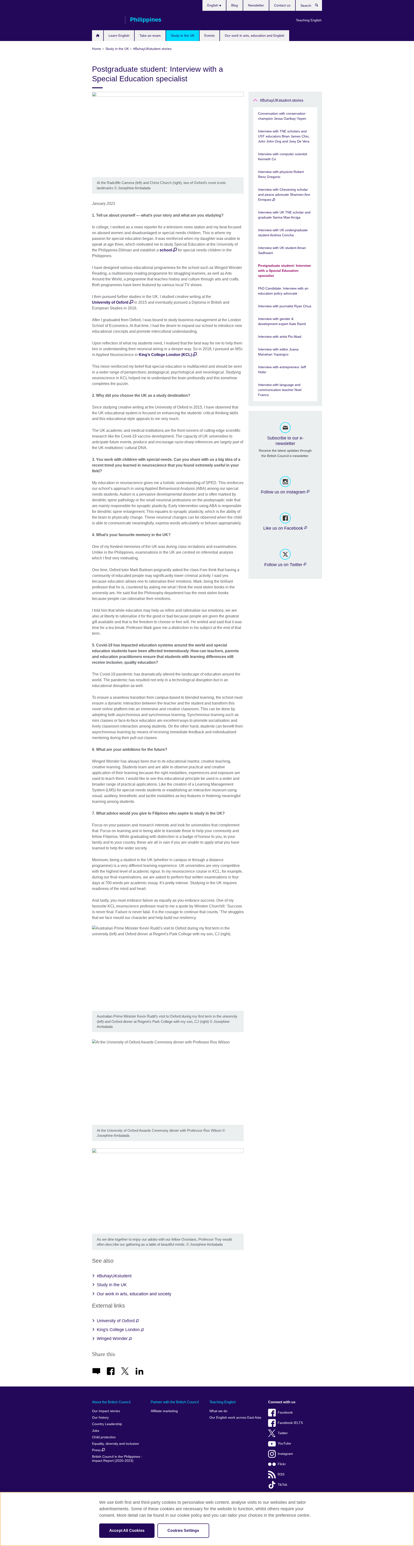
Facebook (285, 1412)
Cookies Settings (183, 1530)
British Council (106, 20)
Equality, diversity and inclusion (115, 1443)
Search (319, 6)
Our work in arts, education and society (134, 1293)
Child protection (104, 1437)
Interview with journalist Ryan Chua (284, 306)
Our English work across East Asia (235, 1417)
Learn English (119, 35)
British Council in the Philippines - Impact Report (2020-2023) (117, 1459)
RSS (281, 1474)
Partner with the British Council (175, 1402)
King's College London (119, 1329)
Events (209, 35)
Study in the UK (182, 35)
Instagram (285, 1454)
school (166, 250)
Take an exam (150, 35)
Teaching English (309, 20)
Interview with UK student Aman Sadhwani (282, 250)
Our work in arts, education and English (254, 35)
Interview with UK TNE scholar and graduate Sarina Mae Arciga (284, 214)
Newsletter (256, 5)
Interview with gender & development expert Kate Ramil (282, 321)
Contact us (282, 5)
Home (97, 35)
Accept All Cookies (126, 1530)
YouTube (284, 1443)
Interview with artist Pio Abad (279, 336)
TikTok (282, 1485)
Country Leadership (107, 1424)
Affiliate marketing (164, 1411)
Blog (234, 5)
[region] (207, 1519)
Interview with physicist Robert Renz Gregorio (281, 174)
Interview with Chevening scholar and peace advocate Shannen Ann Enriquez (284, 194)
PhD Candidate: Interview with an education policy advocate (283, 290)
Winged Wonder (113, 1338)
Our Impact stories (106, 1411)
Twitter (283, 1433)
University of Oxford (110, 302)
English (213, 5)
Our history (100, 1417)
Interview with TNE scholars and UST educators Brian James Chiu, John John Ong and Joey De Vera (284, 136)
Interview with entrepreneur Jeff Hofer (282, 369)
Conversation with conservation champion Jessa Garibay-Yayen (282, 116)
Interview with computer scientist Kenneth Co (282, 156)
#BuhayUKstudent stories (281, 100)
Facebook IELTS (290, 1423)
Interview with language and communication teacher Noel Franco (279, 390)
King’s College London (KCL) (165, 355)
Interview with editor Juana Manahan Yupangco (278, 351)
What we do (218, 1411)
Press (97, 1450)
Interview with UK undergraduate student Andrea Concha (283, 232)
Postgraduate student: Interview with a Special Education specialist (284, 271)
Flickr (282, 1464)
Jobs (95, 1431)
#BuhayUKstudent (114, 1276)
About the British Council (111, 1402)
